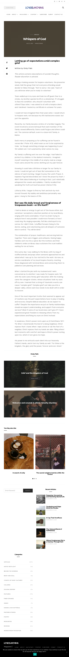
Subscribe (43, 14)
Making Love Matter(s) (12, 607)
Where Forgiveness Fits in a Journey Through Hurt (55, 541)
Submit (50, 14)
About (14, 14)
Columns (7, 585)
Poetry (6, 617)
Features (7, 594)
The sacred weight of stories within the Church (50, 473)
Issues (6, 603)
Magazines (23, 14)
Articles (36, 34)
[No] (67, 652)
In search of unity (19, 473)
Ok (35, 654)
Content (33, 14)
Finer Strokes (9, 598)
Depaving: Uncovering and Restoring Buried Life (55, 496)
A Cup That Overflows (54, 518)
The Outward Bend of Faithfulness (54, 529)
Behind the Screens (11, 571)
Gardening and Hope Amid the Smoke (53, 507)
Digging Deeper (9, 589)
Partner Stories (10, 612)
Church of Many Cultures (13, 580)
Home (8, 14)
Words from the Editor (12, 630)
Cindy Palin (34, 354)
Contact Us (58, 14)
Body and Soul (9, 575)
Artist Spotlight (10, 566)
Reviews (7, 626)
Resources (8, 621)
